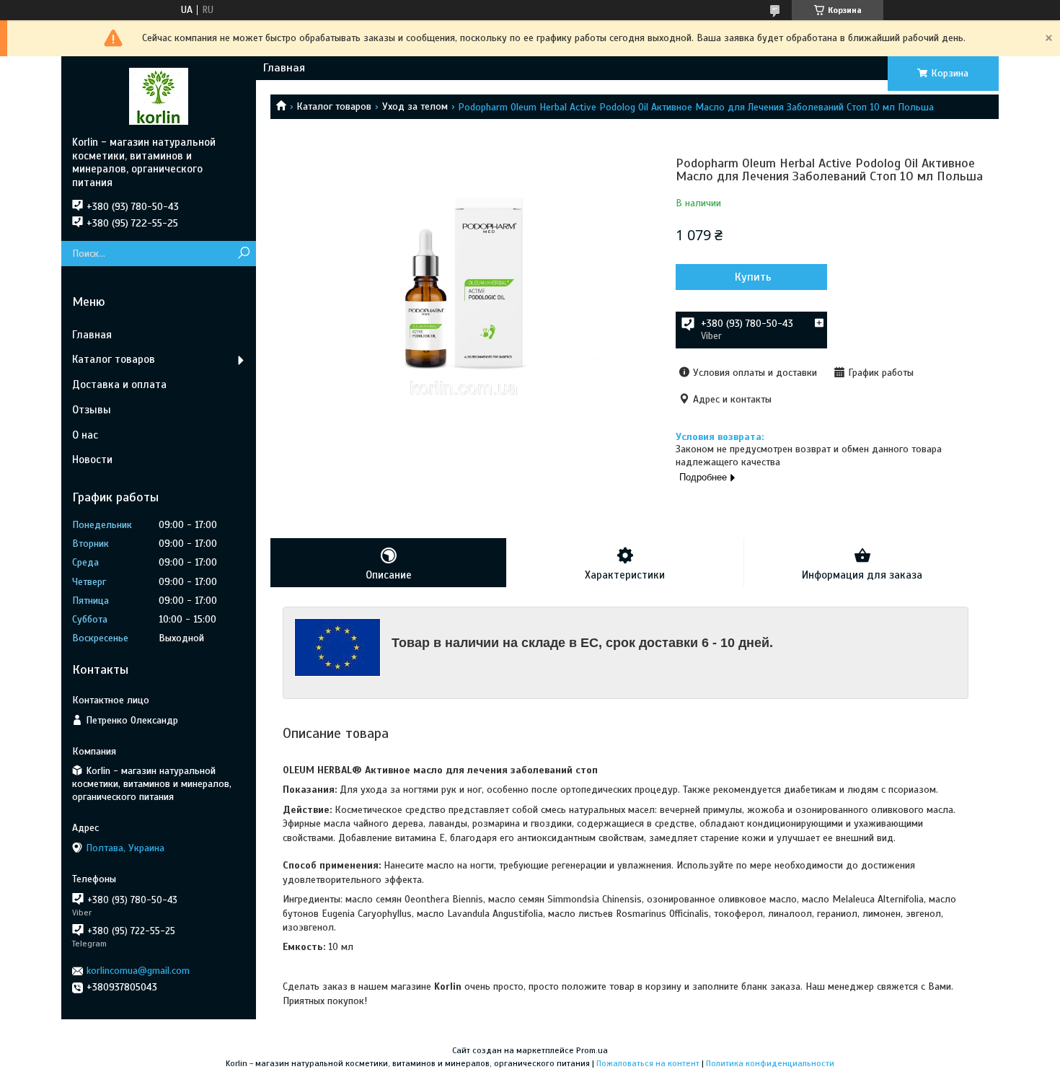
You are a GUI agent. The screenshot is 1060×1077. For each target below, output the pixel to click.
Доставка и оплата (119, 384)
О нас (85, 434)
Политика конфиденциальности (770, 1063)
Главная (284, 68)
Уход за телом (415, 106)
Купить (753, 277)
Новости (92, 459)
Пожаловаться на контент (647, 1063)
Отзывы (91, 409)
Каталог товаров (333, 106)
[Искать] (243, 253)
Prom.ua (592, 1050)
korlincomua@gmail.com (138, 970)
